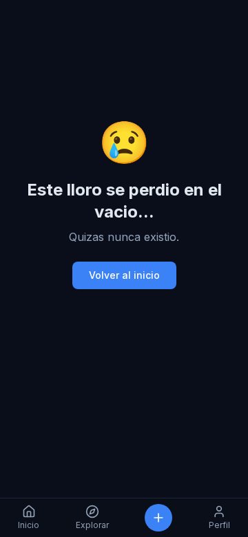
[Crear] (158, 517)
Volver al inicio (124, 275)
